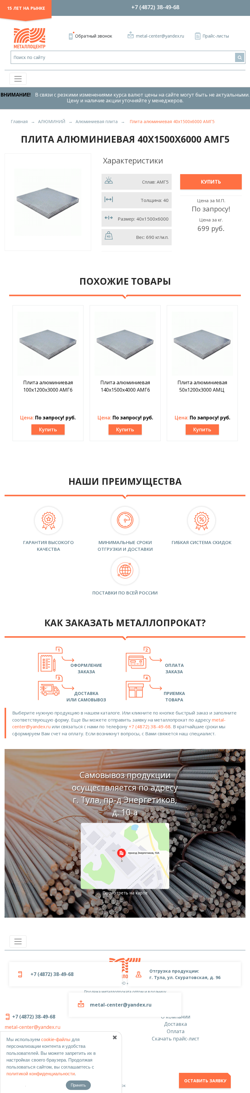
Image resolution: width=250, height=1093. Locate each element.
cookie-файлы (55, 1039)
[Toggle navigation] (18, 79)
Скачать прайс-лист (175, 1038)
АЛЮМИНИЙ (51, 121)
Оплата (175, 1031)
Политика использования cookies (35, 1068)
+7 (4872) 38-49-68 (155, 7)
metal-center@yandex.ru (160, 36)
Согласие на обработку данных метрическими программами (61, 1077)
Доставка (175, 1024)
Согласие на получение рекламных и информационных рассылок (65, 1085)
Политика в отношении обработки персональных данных (58, 1059)
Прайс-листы (215, 36)
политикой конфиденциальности (40, 1073)
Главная (19, 121)
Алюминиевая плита (97, 121)
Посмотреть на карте (125, 893)
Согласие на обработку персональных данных (47, 1051)
